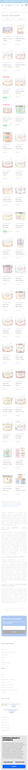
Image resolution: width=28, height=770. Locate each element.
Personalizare (19, 762)
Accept (14, 766)
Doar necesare (8, 762)
